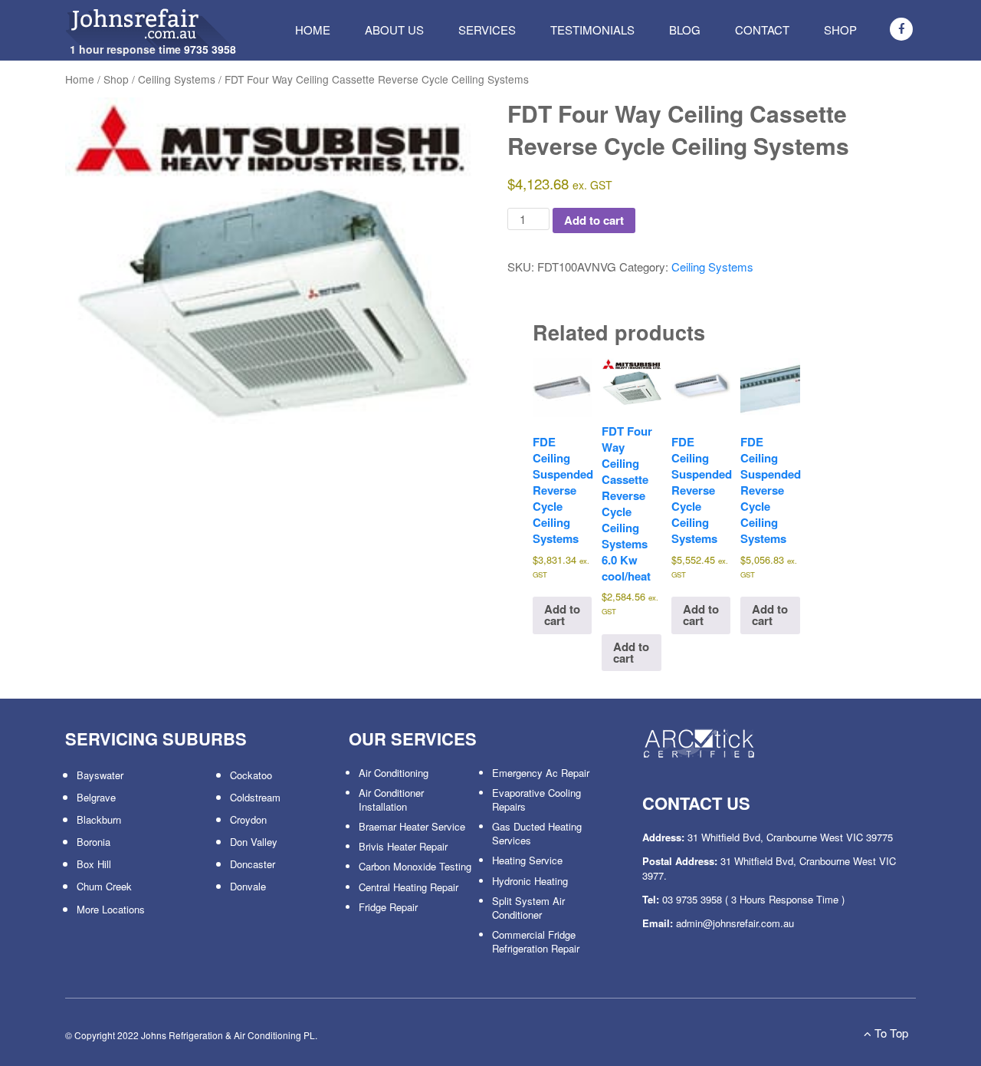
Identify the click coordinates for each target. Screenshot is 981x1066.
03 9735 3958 (692, 899)
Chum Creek (104, 886)
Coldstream (255, 797)
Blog (684, 29)
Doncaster (252, 864)
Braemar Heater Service (412, 826)
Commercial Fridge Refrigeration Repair (535, 941)
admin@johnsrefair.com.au (735, 923)
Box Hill (94, 864)
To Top (889, 1033)
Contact (762, 29)
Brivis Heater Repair (403, 846)
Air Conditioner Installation (391, 799)
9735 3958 (210, 49)
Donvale (248, 886)
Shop (840, 29)
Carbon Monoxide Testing (415, 866)
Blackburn (99, 819)
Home (312, 29)
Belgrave (96, 797)
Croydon (248, 819)
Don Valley (253, 841)
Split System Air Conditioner (528, 907)
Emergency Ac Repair (540, 772)
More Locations (111, 909)
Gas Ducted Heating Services (537, 833)
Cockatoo (251, 775)
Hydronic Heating (530, 881)
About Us (394, 29)
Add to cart (594, 220)
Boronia (93, 841)
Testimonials (592, 29)
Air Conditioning (393, 772)
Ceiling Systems (176, 79)
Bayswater (100, 775)
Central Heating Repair (408, 887)
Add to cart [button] (562, 614)
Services (487, 29)
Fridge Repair (388, 907)
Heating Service (527, 860)
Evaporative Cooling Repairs (536, 799)
